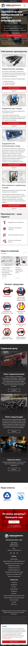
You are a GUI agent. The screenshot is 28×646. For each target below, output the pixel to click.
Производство (14, 584)
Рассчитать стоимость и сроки (14, 35)
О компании (14, 582)
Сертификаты (14, 591)
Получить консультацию (14, 39)
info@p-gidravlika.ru (14, 546)
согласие (4, 634)
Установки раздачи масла (14, 570)
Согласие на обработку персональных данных (14, 595)
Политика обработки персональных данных (14, 597)
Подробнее (14, 90)
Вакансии (14, 593)
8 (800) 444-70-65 (13, 1)
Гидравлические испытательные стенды (14, 563)
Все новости (3, 253)
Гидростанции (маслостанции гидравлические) (14, 561)
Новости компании (14, 600)
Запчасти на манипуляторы (14, 576)
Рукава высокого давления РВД (14, 574)
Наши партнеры (14, 589)
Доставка (14, 586)
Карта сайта (14, 604)
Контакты (14, 602)
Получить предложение (14, 88)
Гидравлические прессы (14, 567)
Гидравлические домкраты (14, 565)
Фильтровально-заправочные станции (14, 572)
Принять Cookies (14, 641)
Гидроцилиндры (14, 559)
